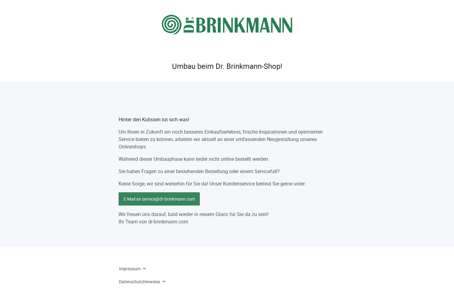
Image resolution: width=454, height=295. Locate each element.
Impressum (130, 269)
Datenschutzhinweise (139, 282)
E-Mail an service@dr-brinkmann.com (159, 199)
